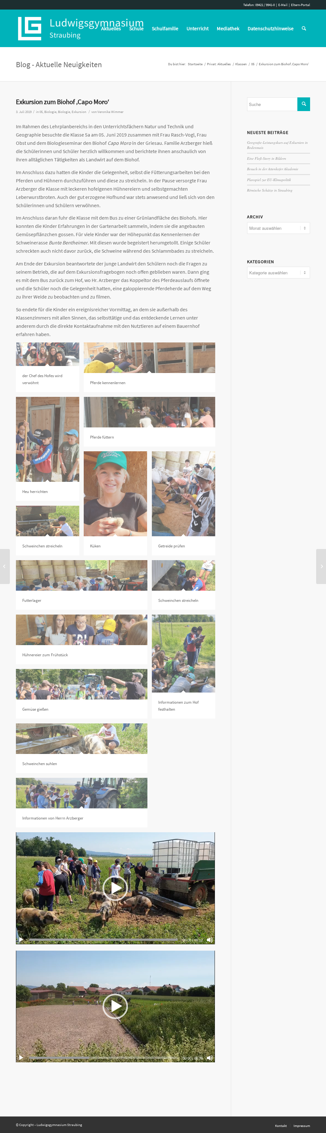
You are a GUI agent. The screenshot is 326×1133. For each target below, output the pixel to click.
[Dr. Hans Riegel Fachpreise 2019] (321, 566)
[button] (115, 888)
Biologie (50, 112)
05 (41, 112)
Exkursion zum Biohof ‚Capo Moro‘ (62, 101)
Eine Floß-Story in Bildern (266, 158)
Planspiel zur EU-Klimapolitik (269, 179)
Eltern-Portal (300, 5)
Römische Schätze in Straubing (270, 190)
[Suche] (304, 28)
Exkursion (79, 112)
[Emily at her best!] (5, 566)
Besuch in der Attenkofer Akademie (272, 168)
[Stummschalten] (210, 940)
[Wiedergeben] (21, 940)
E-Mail (282, 5)
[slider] (103, 940)
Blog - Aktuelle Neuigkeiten (59, 64)
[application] (115, 888)
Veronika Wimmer (110, 112)
